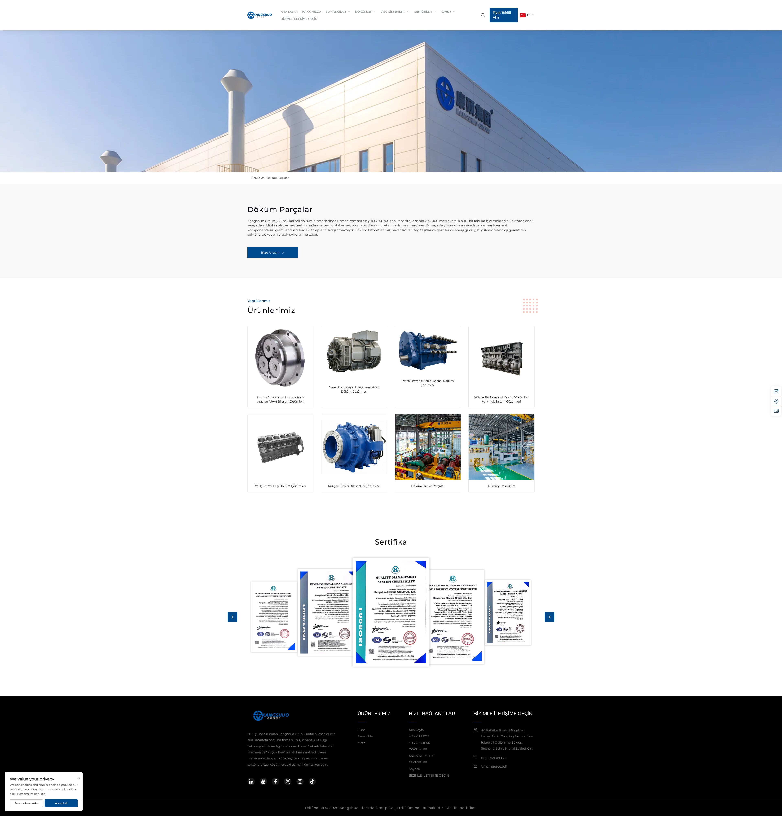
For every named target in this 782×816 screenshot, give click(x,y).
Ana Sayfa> (259, 177)
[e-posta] (776, 411)
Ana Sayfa (416, 730)
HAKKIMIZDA (311, 11)
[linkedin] (251, 781)
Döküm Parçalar (278, 177)
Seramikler (366, 736)
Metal (362, 743)
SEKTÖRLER (423, 11)
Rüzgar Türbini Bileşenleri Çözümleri (354, 486)
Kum (361, 730)
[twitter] (287, 781)
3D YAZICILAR (336, 11)
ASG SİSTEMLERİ (393, 11)
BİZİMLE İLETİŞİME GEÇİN (299, 19)
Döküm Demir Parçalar (428, 486)
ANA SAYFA (289, 11)
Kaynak (446, 11)
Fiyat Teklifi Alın (502, 15)
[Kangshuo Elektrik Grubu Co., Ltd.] (260, 15)
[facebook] (275, 781)
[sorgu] (776, 391)
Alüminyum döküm (501, 486)
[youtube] (263, 781)
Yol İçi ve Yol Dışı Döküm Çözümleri (280, 486)
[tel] (776, 401)
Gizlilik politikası (461, 808)
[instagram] (300, 781)
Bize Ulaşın (270, 252)
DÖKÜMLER (363, 11)
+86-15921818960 (493, 758)
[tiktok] (312, 781)
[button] (232, 617)
